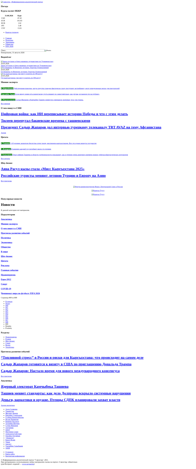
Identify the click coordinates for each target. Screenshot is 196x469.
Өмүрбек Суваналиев (13, 415)
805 (6, 316)
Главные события (9, 270)
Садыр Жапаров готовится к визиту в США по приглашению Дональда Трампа (66, 364)
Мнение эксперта (9, 224)
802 (6, 310)
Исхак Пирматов (11, 419)
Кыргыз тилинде (11, 32)
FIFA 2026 (9, 46)
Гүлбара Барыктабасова (14, 417)
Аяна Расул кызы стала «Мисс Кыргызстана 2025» (43, 169)
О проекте (9, 452)
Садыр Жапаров (11, 426)
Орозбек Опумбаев (12, 436)
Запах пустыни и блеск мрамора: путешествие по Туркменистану (26, 66)
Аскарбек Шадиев (12, 424)
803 (6, 312)
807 (6, 320)
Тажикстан (9, 411)
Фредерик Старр (11, 432)
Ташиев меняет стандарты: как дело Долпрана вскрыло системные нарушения (66, 393)
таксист (8, 444)
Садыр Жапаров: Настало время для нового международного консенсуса (60, 371)
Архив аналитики (8, 405)
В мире (4, 251)
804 (6, 314)
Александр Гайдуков (13, 434)
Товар (7, 442)
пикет (7, 430)
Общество (9, 44)
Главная (8, 38)
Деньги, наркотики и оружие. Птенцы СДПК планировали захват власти (60, 400)
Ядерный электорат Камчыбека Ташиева (35, 386)
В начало (8, 302)
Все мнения (5, 104)
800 (6, 306)
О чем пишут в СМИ (11, 228)
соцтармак (9, 428)
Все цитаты (5, 159)
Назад (7, 304)
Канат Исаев (10, 440)
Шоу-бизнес (6, 256)
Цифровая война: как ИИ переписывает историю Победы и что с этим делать (64, 114)
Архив (3, 133)
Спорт (4, 284)
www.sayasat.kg (28, 464)
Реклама (5, 265)
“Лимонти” (9, 438)
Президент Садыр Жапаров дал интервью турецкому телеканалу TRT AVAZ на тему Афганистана (81, 127)
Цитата (4, 261)
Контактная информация (15, 456)
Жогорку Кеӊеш (11, 413)
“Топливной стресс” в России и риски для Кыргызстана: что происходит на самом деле (72, 357)
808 (6, 322)
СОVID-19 (6, 288)
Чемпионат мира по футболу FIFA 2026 (20, 293)
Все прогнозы (6, 181)
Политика (9, 40)
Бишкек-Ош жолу (12, 421)
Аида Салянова (11, 409)
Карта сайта (10, 454)
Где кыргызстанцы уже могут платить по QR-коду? (21, 78)
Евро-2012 (6, 279)
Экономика (9, 42)
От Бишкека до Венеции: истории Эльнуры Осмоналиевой (24, 72)
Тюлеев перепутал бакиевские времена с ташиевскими (45, 121)
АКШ (7, 448)
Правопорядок (8, 275)
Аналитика (6, 219)
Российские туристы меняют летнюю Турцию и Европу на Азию (53, 175)
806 (6, 318)
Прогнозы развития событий (15, 233)
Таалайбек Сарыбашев (14, 446)
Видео (7, 345)
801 (6, 308)
